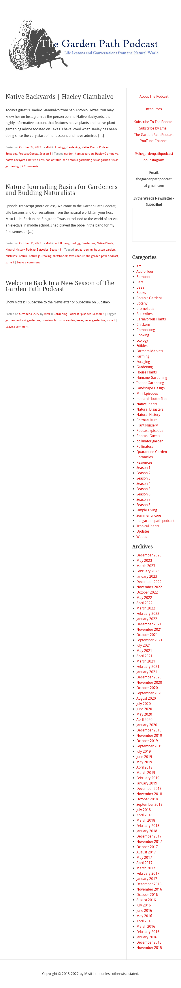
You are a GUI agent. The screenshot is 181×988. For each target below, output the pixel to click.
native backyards (16, 160)
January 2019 (146, 783)
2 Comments (30, 166)
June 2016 (144, 910)
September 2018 (149, 804)
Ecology (60, 147)
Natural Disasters (150, 409)
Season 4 (143, 484)
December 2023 (149, 555)
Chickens (143, 324)
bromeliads (145, 308)
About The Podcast (154, 96)
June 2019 (144, 757)
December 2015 (149, 942)
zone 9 (10, 262)
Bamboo (143, 277)
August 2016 (146, 900)
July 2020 (143, 704)
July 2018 (143, 810)
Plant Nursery (147, 425)
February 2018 (147, 826)
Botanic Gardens (149, 298)
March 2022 (145, 608)
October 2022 (147, 592)
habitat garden (84, 153)
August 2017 (146, 852)
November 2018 (149, 794)
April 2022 (144, 603)
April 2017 (144, 863)
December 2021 (149, 624)
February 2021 (147, 666)
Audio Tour (144, 271)
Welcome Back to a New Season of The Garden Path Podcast (60, 286)
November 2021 (149, 629)
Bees (140, 287)
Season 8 (45, 153)
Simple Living (146, 510)
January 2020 (146, 725)
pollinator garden (149, 441)
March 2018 (145, 820)
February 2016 (147, 932)
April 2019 (144, 767)
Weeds (141, 537)
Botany (64, 243)
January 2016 (146, 937)
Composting (145, 330)
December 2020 (149, 677)
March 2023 (145, 566)
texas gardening (95, 320)
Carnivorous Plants (151, 319)
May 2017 (144, 857)
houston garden (104, 249)
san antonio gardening (77, 160)
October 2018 (147, 799)
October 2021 (147, 635)
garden (69, 153)
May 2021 (144, 651)
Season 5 (143, 489)
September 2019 (149, 746)
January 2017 (146, 879)
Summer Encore (148, 515)
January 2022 (146, 619)
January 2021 (146, 672)
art (57, 243)
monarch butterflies (151, 399)
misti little (12, 256)
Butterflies (144, 314)
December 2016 (149, 884)
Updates (142, 531)
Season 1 (143, 468)
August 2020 (146, 698)
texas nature (77, 256)
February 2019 (147, 778)
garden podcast (16, 320)
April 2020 (144, 720)
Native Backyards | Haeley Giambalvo (60, 96)
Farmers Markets (149, 351)
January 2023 (146, 576)
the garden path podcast (102, 256)
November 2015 (149, 948)
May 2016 (144, 916)
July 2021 (143, 645)
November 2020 (149, 682)
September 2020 (149, 693)
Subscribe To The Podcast (153, 122)
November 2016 (149, 889)
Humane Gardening (151, 377)
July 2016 (143, 905)
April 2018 (144, 815)
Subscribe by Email (153, 128)
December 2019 (149, 730)
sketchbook (60, 256)
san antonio (53, 160)
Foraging (143, 362)
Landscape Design (150, 388)
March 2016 (145, 926)
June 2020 (144, 709)
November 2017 (149, 842)
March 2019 (145, 773)
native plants (36, 160)
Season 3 (143, 478)
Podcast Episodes (37, 249)
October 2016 (147, 895)
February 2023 (147, 571)
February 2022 (147, 613)
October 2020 (147, 688)
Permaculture (147, 420)
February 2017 (147, 873)
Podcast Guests (28, 153)
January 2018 (146, 831)
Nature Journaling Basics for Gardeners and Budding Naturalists (61, 189)
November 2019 (149, 735)
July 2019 (143, 751)
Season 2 (143, 473)
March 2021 (145, 661)
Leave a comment (28, 262)
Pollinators (144, 446)
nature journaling (40, 256)
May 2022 (144, 598)
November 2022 (149, 587)
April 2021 (144, 656)
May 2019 (144, 762)
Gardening (73, 147)
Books (141, 293)
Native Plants (89, 147)
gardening (86, 249)
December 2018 (149, 788)
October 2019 (147, 741)
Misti (48, 147)
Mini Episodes (147, 393)
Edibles (141, 346)
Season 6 (143, 494)
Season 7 (143, 499)
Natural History (15, 249)
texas (79, 320)
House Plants (146, 372)
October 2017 (147, 847)
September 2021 (149, 640)
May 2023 (144, 560)
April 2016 (144, 921)
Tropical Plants (147, 526)
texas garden (101, 160)
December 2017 (149, 836)
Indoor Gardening (150, 383)
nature (23, 256)
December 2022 (149, 582)
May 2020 (144, 714)
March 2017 (145, 868)
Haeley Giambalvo (106, 153)
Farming (142, 356)
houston (47, 320)
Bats (139, 282)
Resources (154, 109)
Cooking (142, 335)
